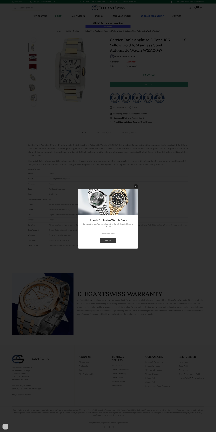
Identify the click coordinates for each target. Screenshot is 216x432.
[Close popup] (136, 186)
